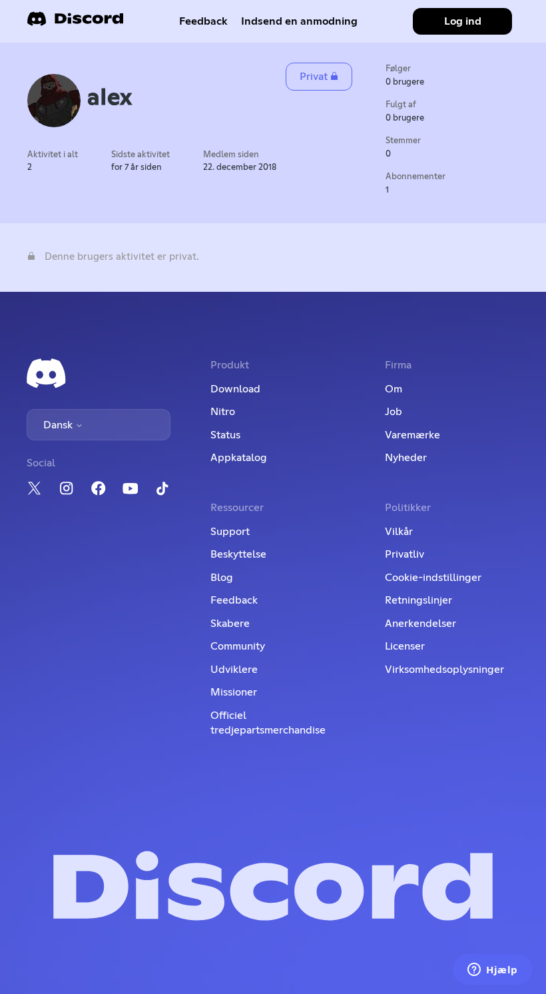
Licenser (405, 646)
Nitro (222, 411)
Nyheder (406, 457)
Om (393, 389)
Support (230, 531)
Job (393, 411)
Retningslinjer (418, 600)
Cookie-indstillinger (433, 577)
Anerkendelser (420, 623)
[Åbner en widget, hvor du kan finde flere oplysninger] (493, 970)
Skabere (230, 623)
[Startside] (75, 23)
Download (235, 389)
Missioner (233, 692)
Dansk (59, 425)
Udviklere (234, 669)
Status (225, 435)
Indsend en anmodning (299, 21)
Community (237, 646)
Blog (221, 577)
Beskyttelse (238, 554)
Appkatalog (238, 457)
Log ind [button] (462, 21)
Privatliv (404, 554)
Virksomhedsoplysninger (444, 669)
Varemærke (412, 435)
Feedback (203, 21)
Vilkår (399, 531)
